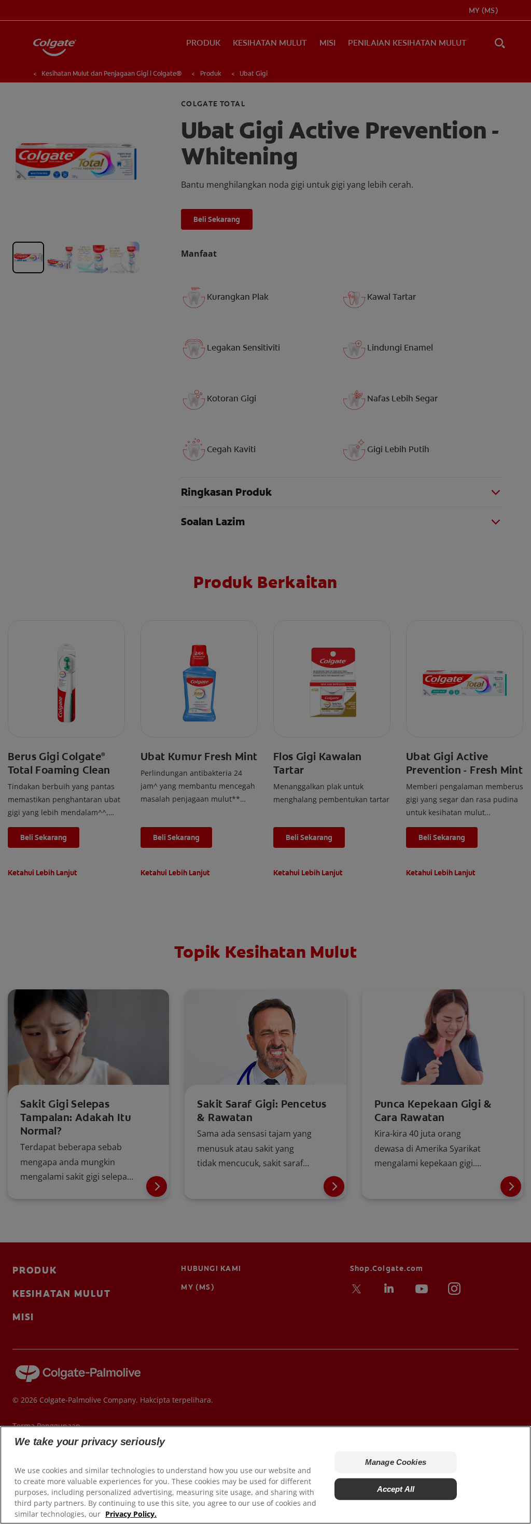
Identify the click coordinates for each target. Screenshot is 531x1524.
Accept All (396, 1489)
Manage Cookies (395, 1462)
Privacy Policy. (131, 1514)
